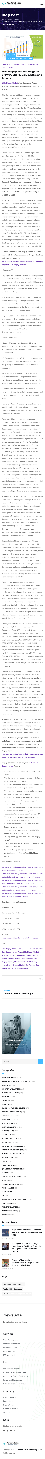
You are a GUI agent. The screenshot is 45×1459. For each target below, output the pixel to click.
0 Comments (8, 67)
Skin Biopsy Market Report (20, 955)
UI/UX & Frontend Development (15, 1199)
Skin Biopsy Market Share (32, 949)
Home (4, 19)
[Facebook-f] (7, 1430)
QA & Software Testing (12, 1169)
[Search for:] (22, 1061)
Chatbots (6, 1100)
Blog (10, 19)
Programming (8, 1165)
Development (7, 1123)
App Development (9, 1078)
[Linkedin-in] (11, 1430)
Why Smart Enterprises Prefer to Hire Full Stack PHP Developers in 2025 (26, 1232)
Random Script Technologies (26, 64)
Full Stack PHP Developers (12, 1289)
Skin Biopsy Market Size (11, 949)
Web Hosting (7, 1203)
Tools (4, 1196)
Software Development (12, 1177)
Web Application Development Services (17, 1294)
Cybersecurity (8, 1116)
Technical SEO (8, 1188)
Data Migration (8, 1119)
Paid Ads (5, 1161)
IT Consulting (7, 1158)
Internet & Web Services (12, 1150)
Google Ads (7, 1135)
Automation (7, 1085)
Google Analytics (9, 1139)
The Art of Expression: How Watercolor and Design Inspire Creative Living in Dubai (25, 1262)
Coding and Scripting (11, 1112)
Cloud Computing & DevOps (19, 58)
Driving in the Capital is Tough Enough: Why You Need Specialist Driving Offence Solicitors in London (26, 1247)
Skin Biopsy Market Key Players (22, 965)
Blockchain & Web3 (10, 1093)
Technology (7, 1192)
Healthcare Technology (12, 1146)
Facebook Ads (8, 1131)
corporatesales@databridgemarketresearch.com (20, 938)
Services (5, 1173)
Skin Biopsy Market (10, 83)
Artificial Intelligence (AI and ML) (16, 1081)
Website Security (9, 1211)
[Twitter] (4, 1430)
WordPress (7, 1215)
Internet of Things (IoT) (12, 1154)
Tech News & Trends (10, 1184)
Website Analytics (10, 1207)
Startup (5, 1180)
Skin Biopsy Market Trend (12, 952)
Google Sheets (8, 1142)
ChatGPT (17, 19)
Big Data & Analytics (11, 1089)
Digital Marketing (9, 1127)
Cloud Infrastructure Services (13, 1284)
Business (5, 1097)
